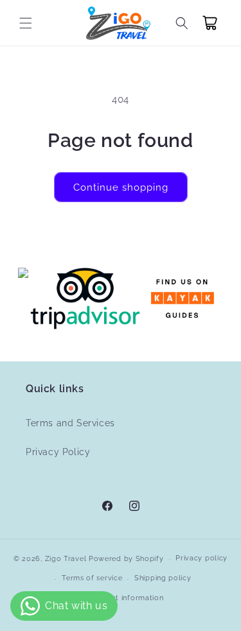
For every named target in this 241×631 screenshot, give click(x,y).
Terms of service (92, 578)
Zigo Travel (66, 559)
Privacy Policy (58, 452)
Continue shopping (120, 187)
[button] (26, 23)
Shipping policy (163, 578)
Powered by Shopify (126, 559)
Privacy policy (201, 558)
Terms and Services (70, 423)
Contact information (126, 598)
